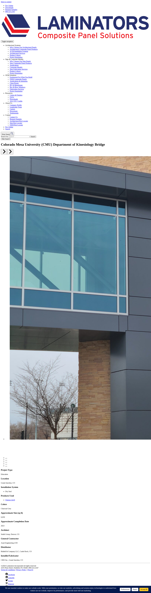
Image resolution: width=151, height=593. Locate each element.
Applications (14, 65)
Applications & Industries (19, 81)
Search (7, 129)
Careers (12, 109)
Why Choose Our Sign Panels (20, 61)
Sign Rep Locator (16, 123)
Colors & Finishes (16, 95)
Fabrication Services (17, 89)
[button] (7, 133)
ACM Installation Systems (19, 51)
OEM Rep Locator (16, 125)
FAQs (12, 97)
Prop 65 (30, 570)
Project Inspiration (16, 57)
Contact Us (14, 117)
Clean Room (14, 83)
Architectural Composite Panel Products (24, 49)
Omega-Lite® (10, 500)
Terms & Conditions (8, 570)
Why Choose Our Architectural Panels (23, 47)
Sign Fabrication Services (19, 69)
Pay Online (9, 6)
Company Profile (16, 105)
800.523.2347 (10, 12)
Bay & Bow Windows (17, 87)
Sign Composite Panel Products (21, 63)
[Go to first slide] (10, 151)
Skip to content (6, 2)
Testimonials (14, 113)
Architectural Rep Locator (19, 121)
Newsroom (13, 111)
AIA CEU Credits (16, 101)
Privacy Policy (21, 570)
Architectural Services (17, 53)
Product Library (15, 55)
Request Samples (11, 10)
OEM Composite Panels (18, 79)
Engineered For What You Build (21, 77)
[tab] (6, 458)
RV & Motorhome (16, 85)
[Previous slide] (4, 151)
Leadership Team (16, 107)
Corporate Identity (16, 67)
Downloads (9, 8)
